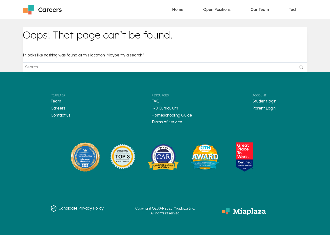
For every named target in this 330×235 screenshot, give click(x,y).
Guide (186, 115)
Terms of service (166, 121)
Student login (264, 101)
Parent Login (264, 108)
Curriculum (168, 108)
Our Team (260, 9)
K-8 (155, 108)
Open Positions (216, 9)
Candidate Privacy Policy (81, 208)
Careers (58, 108)
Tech (293, 9)
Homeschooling (165, 115)
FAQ (155, 101)
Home (177, 9)
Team (56, 101)
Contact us (61, 115)
